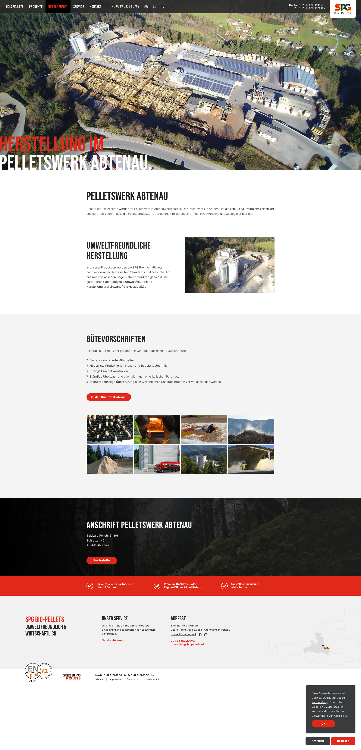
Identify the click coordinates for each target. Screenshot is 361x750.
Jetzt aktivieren (113, 640)
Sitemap (99, 679)
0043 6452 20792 (183, 640)
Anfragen (318, 740)
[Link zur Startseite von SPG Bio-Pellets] (343, 9)
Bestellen (343, 740)
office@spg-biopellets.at (187, 644)
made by (151, 679)
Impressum (115, 679)
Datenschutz (133, 679)
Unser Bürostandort (183, 634)
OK (323, 723)
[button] (108, 397)
